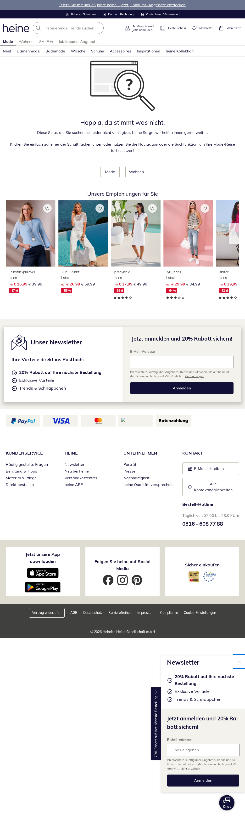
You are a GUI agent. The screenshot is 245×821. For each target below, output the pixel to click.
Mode (8, 41)
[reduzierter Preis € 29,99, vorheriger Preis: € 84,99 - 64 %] (188, 233)
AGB (74, 612)
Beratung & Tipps (21, 471)
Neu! (7, 51)
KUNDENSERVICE (24, 453)
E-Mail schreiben (206, 470)
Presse (129, 471)
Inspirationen (148, 51)
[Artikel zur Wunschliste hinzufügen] (47, 208)
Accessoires (120, 51)
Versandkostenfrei (81, 477)
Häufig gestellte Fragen (27, 464)
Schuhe (97, 51)
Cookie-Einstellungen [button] (200, 612)
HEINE (71, 453)
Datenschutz (93, 612)
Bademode (55, 51)
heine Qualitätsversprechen (148, 484)
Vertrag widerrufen (46, 612)
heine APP (74, 484)
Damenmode (28, 51)
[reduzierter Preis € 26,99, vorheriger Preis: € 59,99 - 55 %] (83, 233)
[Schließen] (239, 661)
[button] (234, 233)
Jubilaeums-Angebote (78, 41)
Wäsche (78, 51)
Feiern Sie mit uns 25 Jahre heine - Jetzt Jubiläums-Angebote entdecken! (122, 4)
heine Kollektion (180, 51)
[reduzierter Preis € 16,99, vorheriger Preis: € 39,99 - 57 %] (31, 233)
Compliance (169, 612)
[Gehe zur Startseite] (16, 28)
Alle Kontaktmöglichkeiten (213, 486)
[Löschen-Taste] (98, 28)
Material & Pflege (21, 477)
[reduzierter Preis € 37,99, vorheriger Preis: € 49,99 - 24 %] (136, 233)
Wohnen (26, 41)
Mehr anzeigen (190, 768)
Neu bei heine (77, 471)
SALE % (46, 41)
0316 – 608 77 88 (202, 523)
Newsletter (74, 464)
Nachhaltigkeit (136, 477)
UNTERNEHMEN (140, 453)
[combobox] (77, 28)
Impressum (145, 612)
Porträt (129, 464)
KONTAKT (192, 453)
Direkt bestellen (20, 484)
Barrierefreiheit (120, 612)
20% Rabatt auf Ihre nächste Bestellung (156, 726)
